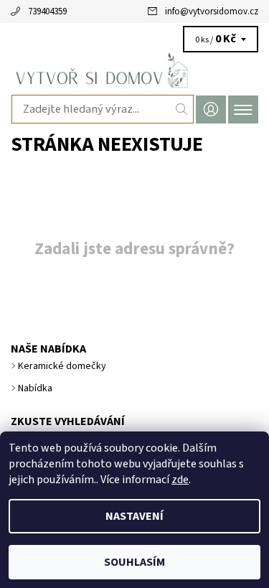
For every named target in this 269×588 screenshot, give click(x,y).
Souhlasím (134, 562)
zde (180, 479)
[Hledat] (182, 109)
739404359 (47, 11)
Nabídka (35, 388)
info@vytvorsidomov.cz (211, 11)
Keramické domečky (62, 366)
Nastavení (134, 516)
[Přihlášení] (211, 109)
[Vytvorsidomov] (134, 70)
